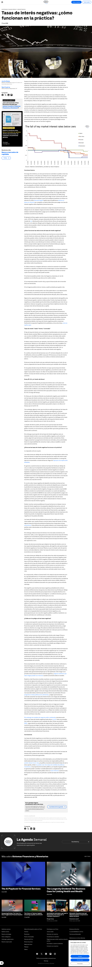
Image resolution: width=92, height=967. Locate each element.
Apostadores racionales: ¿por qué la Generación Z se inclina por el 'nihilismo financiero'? (57, 915)
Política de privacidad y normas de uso (46, 958)
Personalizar (80, 963)
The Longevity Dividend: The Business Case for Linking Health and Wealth (66, 890)
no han (54, 719)
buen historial (54, 770)
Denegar (80, 956)
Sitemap (46, 961)
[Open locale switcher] (2, 963)
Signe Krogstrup (6, 87)
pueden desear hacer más (31, 763)
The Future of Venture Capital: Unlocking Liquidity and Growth (33, 914)
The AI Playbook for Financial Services (21, 888)
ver (31, 221)
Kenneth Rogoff (38, 200)
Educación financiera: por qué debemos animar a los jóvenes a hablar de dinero (78, 915)
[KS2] (25, 723)
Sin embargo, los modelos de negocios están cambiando (39, 717)
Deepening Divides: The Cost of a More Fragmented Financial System (12, 914)
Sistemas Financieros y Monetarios (13, 9)
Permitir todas (80, 960)
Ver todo (87, 856)
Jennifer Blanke (6, 81)
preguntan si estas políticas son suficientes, (36, 694)
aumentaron (27, 525)
